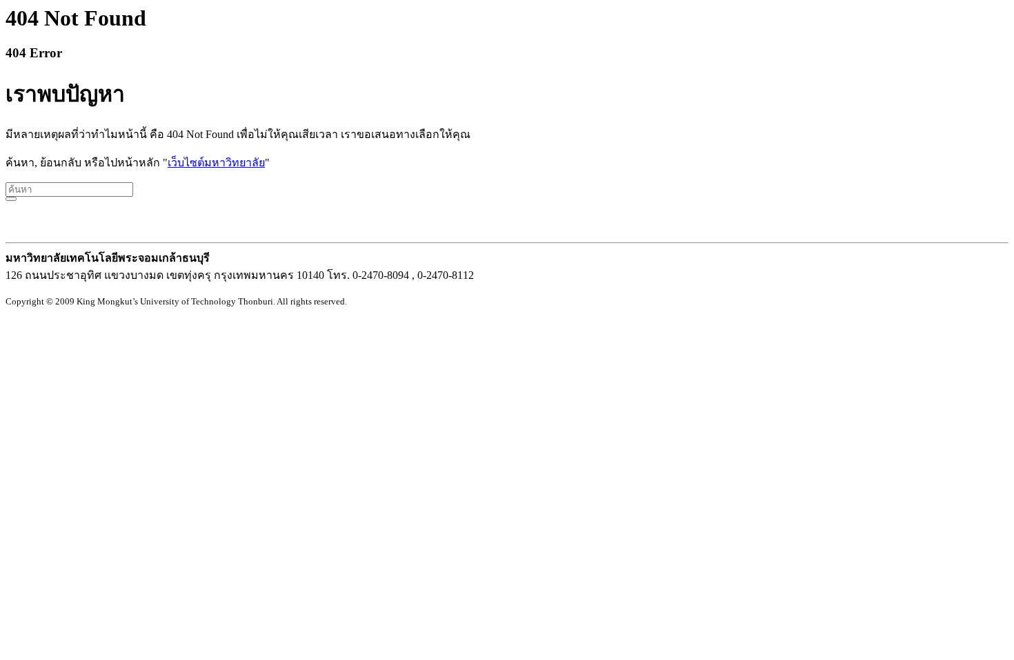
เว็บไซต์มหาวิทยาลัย (216, 162)
